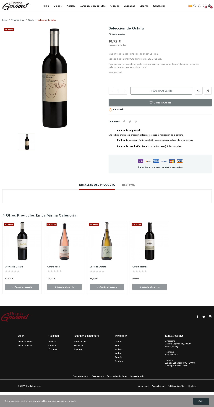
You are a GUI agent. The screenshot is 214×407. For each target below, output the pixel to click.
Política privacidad (176, 386)
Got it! (201, 401)
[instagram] (210, 317)
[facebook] (197, 317)
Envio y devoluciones (117, 376)
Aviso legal (143, 386)
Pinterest (136, 121)
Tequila (118, 357)
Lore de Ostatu (98, 266)
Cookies (192, 386)
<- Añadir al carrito (161, 90)
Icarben (78, 349)
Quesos (52, 345)
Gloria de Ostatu (14, 266)
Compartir (124, 121)
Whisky (118, 349)
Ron (117, 345)
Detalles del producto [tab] (97, 185)
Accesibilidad (158, 386)
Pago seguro (97, 376)
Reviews (128, 185)
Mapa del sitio (137, 376)
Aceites (52, 341)
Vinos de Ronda (25, 341)
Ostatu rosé (53, 266)
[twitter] (203, 317)
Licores (118, 341)
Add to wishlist (199, 91)
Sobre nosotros (80, 376)
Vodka (118, 353)
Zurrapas (52, 349)
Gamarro (78, 345)
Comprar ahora (162, 102)
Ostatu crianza (140, 266)
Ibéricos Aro (80, 341)
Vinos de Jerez (25, 345)
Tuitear (130, 121)
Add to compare (208, 91)
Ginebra (119, 361)
